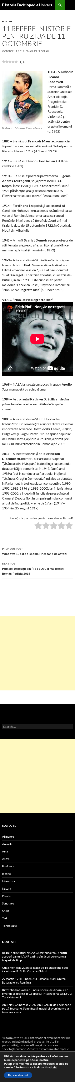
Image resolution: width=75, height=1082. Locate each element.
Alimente (8, 836)
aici (54, 1067)
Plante (6, 896)
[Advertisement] (37, 653)
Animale (7, 844)
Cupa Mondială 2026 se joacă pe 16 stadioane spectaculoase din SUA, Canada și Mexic (35, 969)
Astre (6, 859)
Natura (6, 888)
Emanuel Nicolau (37, 51)
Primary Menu (70, 5)
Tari (4, 918)
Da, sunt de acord (18, 1075)
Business (8, 866)
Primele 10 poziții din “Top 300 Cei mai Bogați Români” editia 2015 (33, 568)
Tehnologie (9, 925)
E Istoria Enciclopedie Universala (28, 5)
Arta (5, 851)
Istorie (7, 21)
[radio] (38, 526)
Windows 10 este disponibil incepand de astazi (34, 551)
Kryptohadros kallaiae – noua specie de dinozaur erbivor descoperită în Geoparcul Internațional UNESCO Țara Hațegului (37, 993)
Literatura (8, 881)
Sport (5, 911)
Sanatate (8, 903)
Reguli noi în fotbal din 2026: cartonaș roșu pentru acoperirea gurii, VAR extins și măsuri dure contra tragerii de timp (34, 956)
